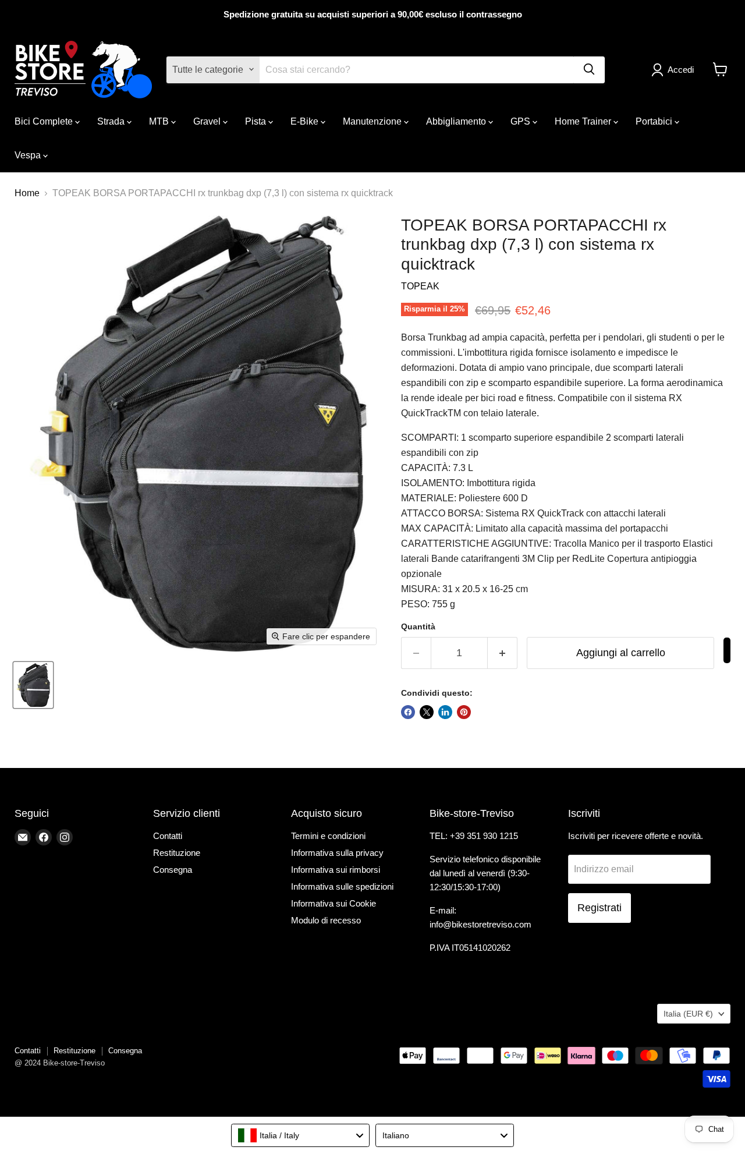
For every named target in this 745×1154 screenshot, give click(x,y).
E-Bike (305, 121)
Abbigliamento (457, 121)
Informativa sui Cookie (333, 903)
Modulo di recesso (326, 920)
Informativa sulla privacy (337, 853)
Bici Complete (45, 121)
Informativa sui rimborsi (335, 870)
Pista (256, 121)
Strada (112, 121)
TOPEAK (420, 286)
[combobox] (300, 1135)
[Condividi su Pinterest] (464, 712)
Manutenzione (373, 121)
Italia (688, 1013)
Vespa (29, 155)
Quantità (418, 626)
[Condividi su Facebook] (408, 712)
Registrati (599, 908)
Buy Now (726, 650)
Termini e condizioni (328, 836)
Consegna (172, 870)
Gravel (208, 121)
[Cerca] (589, 69)
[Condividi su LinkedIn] (445, 712)
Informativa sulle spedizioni (342, 886)
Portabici (655, 121)
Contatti (167, 836)
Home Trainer (584, 121)
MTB (160, 121)
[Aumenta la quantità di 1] (502, 653)
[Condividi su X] (427, 712)
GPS (521, 121)
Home (27, 193)
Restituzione (176, 853)
